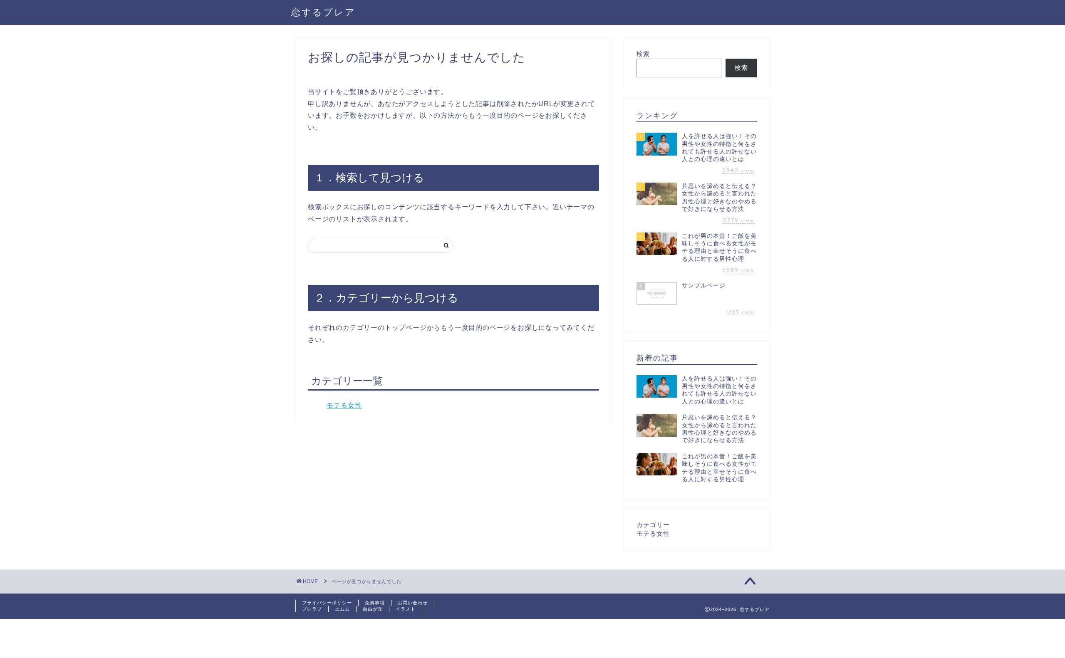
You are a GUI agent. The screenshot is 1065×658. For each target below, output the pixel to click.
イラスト (406, 608)
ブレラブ (312, 608)
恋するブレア (323, 11)
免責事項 (375, 602)
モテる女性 (344, 405)
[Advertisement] (151, 637)
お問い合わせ (413, 602)
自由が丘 (373, 608)
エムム (342, 608)
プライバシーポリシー (327, 602)
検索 (643, 53)
